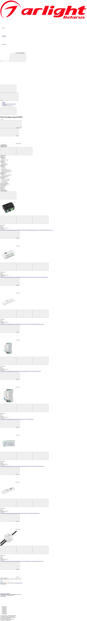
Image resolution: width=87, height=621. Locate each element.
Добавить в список (3, 146)
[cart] (8, 68)
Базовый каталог (18, 127)
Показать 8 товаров (4, 190)
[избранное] (24, 220)
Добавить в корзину (4, 145)
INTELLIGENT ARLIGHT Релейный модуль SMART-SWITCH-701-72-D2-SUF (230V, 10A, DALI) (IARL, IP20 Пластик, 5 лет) (22, 324)
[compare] (8, 84)
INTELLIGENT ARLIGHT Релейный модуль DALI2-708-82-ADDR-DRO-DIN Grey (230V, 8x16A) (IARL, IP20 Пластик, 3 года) (22, 466)
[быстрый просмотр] (41, 220)
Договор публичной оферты (5, 593)
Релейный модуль (5, 164)
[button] (43, 580)
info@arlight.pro (3, 596)
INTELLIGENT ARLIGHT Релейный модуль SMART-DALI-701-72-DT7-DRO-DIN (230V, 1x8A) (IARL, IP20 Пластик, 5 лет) (21, 561)
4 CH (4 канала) (5, 181)
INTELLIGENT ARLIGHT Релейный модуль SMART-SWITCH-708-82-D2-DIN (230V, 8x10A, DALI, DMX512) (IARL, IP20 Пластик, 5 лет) (24, 277)
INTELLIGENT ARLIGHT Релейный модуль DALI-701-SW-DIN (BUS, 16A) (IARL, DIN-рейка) (16, 419)
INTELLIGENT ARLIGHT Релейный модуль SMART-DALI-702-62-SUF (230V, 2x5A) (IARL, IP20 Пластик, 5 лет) (20, 513)
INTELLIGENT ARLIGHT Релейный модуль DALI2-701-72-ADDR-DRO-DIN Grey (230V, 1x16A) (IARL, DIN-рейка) (20, 371)
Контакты (4, 36)
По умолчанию (18, 143)
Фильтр (17, 135)
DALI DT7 (4, 167)
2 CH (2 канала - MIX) (6, 180)
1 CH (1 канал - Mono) (6, 179)
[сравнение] (8, 220)
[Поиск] (18, 57)
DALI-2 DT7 (4, 168)
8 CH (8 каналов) (5, 182)
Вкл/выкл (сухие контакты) (7, 174)
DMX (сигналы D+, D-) (6, 169)
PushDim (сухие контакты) (6, 171)
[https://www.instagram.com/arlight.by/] (10, 604)
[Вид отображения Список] (24, 151)
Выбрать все (3, 161)
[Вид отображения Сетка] (8, 151)
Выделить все (4, 144)
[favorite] (8, 76)
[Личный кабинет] (8, 89)
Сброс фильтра (3, 155)
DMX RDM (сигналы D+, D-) (7, 170)
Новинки (3, 158)
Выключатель (4, 163)
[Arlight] (43, 19)
